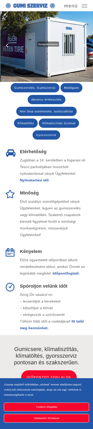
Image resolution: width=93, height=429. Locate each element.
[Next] (89, 46)
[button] (75, 5)
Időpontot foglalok (49, 377)
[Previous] (4, 46)
